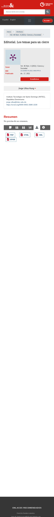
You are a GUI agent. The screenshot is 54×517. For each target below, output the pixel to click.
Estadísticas (34, 79)
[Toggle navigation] (29, 20)
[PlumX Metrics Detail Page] (12, 57)
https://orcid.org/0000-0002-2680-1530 (21, 105)
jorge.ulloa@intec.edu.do (16, 102)
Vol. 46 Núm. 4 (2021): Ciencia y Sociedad (25, 35)
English (13, 20)
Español (5, 20)
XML (41, 135)
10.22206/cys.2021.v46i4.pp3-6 (30, 70)
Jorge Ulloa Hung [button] (26, 88)
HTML (26, 135)
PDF (12, 135)
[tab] (10, 127)
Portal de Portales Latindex (26, 513)
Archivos (19, 32)
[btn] (47, 11)
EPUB (12, 139)
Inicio (9, 32)
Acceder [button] (47, 21)
